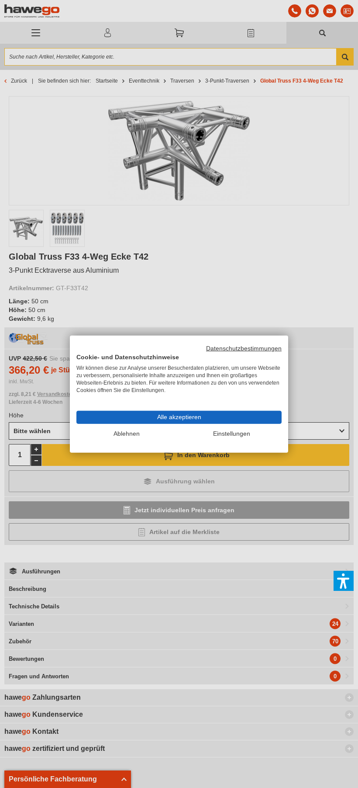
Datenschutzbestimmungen (244, 348)
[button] (344, 581)
